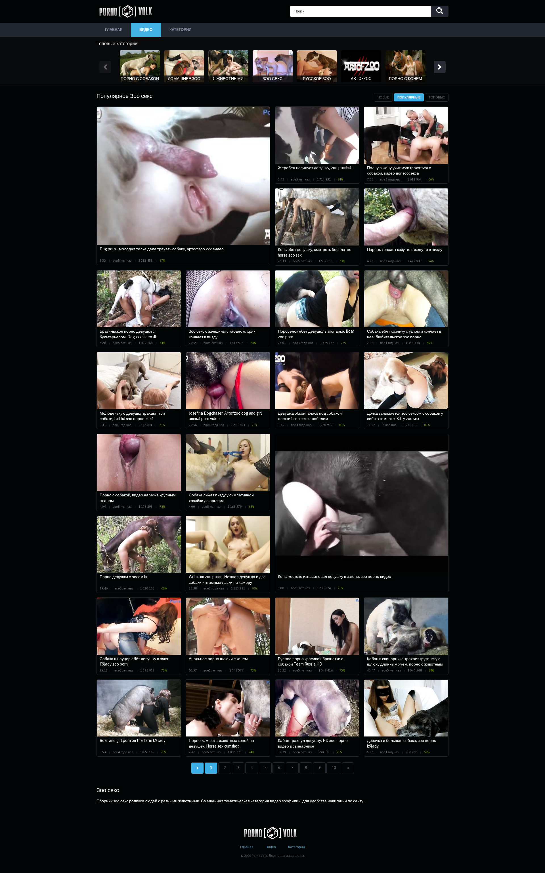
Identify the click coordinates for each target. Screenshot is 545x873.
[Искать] (439, 11)
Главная (246, 847)
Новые (383, 97)
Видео (271, 847)
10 (334, 767)
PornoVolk (128, 11)
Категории (296, 847)
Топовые (437, 97)
